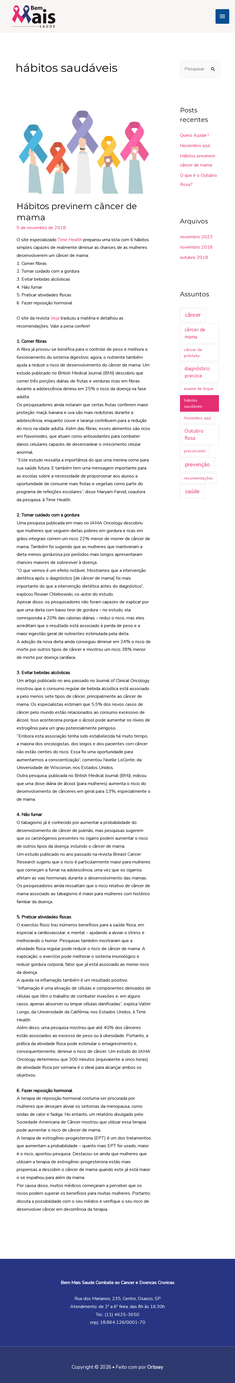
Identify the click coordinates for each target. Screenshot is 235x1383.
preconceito (194, 451)
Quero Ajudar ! (194, 135)
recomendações (198, 478)
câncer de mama (195, 333)
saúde (192, 491)
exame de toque (199, 388)
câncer (193, 315)
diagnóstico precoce (197, 372)
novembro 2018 (196, 247)
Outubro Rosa (194, 435)
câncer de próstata (193, 352)
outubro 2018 (194, 257)
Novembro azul (195, 145)
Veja (54, 318)
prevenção (197, 464)
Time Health (70, 240)
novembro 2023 (196, 237)
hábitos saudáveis (193, 403)
